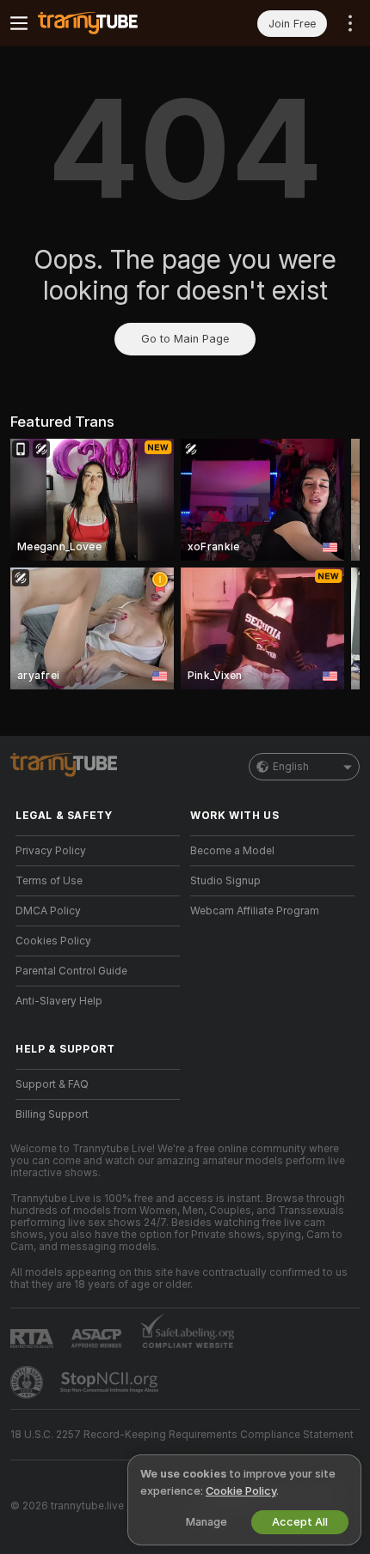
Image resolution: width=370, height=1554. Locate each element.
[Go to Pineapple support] (28, 1382)
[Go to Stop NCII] (111, 1382)
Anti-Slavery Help (58, 1001)
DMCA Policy (48, 911)
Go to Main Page (185, 338)
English (291, 767)
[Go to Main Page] (111, 23)
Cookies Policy (53, 941)
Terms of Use (49, 881)
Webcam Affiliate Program (254, 911)
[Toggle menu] (19, 23)
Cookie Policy (241, 1490)
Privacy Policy (50, 851)
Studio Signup (225, 881)
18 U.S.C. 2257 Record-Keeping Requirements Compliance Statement (182, 1435)
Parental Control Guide (71, 971)
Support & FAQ (52, 1084)
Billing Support (52, 1114)
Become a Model (232, 851)
